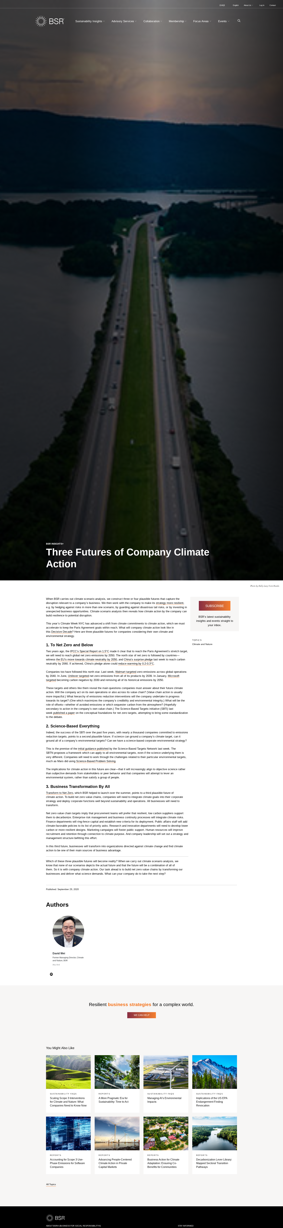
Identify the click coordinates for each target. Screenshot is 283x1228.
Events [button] (222, 21)
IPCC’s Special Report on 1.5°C (89, 651)
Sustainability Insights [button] (89, 21)
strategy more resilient (169, 603)
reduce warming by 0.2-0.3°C (136, 663)
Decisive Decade (61, 631)
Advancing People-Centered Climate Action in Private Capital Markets (115, 1163)
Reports (104, 1094)
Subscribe (214, 606)
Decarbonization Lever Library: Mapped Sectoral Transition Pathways (214, 1163)
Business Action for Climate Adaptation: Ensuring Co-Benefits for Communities (163, 1163)
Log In (261, 5)
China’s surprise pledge (138, 659)
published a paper (64, 712)
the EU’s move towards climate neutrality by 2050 (86, 659)
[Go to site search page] (237, 20)
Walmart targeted (125, 671)
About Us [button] (248, 5)
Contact (273, 5)
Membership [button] (177, 21)
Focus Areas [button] (201, 21)
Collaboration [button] (151, 21)
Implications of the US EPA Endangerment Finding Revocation (211, 1102)
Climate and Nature (202, 644)
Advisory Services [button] (123, 21)
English (236, 5)
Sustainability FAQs (63, 1094)
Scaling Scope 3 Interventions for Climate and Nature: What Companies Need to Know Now (68, 1102)
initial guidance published (93, 748)
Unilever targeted (78, 675)
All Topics (51, 1184)
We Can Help (141, 1015)
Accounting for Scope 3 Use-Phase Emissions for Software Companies (67, 1163)
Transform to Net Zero (59, 792)
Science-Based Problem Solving (95, 761)
